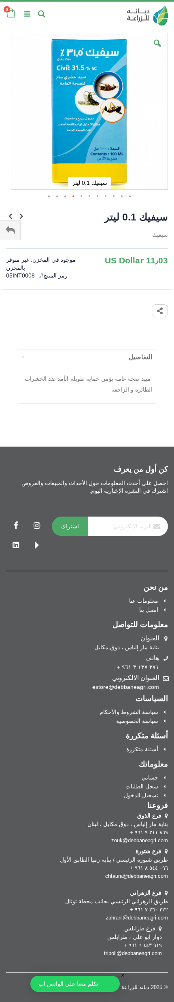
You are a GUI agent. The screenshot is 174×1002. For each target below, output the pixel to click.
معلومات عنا (143, 600)
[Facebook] (15, 526)
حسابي (150, 777)
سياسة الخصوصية (137, 721)
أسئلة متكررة (142, 749)
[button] (157, 49)
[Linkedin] (15, 545)
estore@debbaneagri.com (125, 687)
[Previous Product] (21, 216)
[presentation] (87, 357)
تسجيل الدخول (141, 795)
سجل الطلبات (141, 786)
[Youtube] (37, 545)
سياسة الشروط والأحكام (129, 712)
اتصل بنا (148, 609)
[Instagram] (37, 526)
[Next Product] (10, 216)
